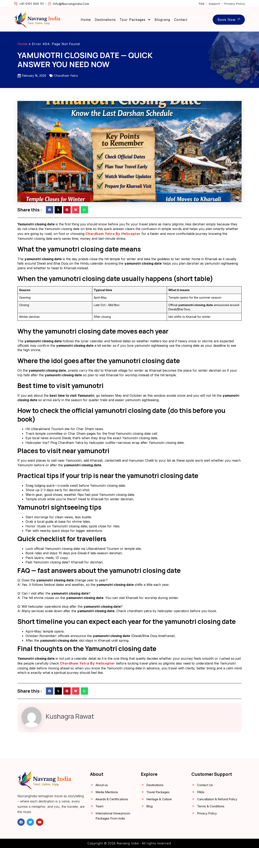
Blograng (162, 20)
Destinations (105, 20)
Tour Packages (132, 20)
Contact (180, 20)
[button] (49, 209)
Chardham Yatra (66, 75)
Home (86, 20)
